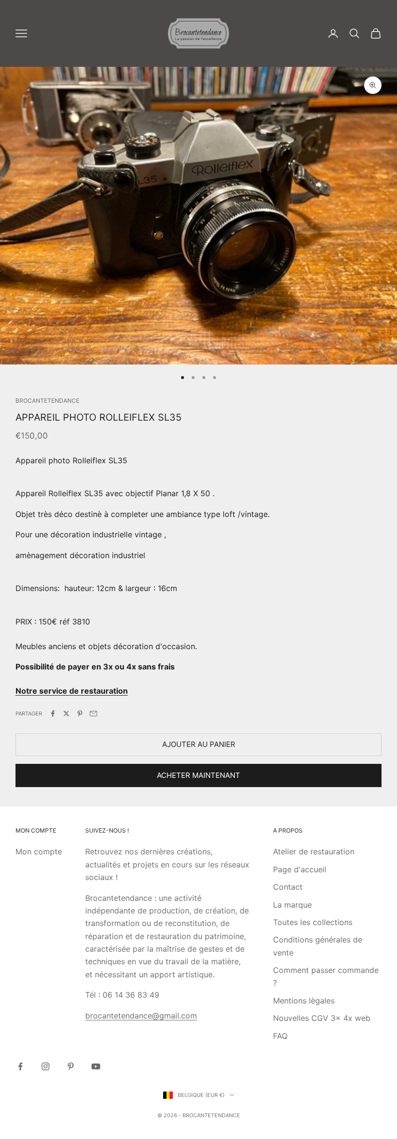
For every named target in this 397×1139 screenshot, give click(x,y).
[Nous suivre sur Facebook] (20, 1066)
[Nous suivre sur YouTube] (96, 1066)
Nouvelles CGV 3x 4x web (321, 1018)
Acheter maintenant (198, 775)
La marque (292, 905)
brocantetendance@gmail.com (141, 1015)
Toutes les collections (312, 922)
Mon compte (38, 851)
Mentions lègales (304, 1000)
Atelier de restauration (313, 851)
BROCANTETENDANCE (47, 400)
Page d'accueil (299, 869)
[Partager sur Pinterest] (80, 713)
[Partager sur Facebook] (53, 713)
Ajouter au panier (198, 744)
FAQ (280, 1036)
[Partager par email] (93, 713)
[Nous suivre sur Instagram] (45, 1066)
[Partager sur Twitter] (66, 713)
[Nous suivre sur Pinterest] (71, 1066)
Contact (288, 887)
